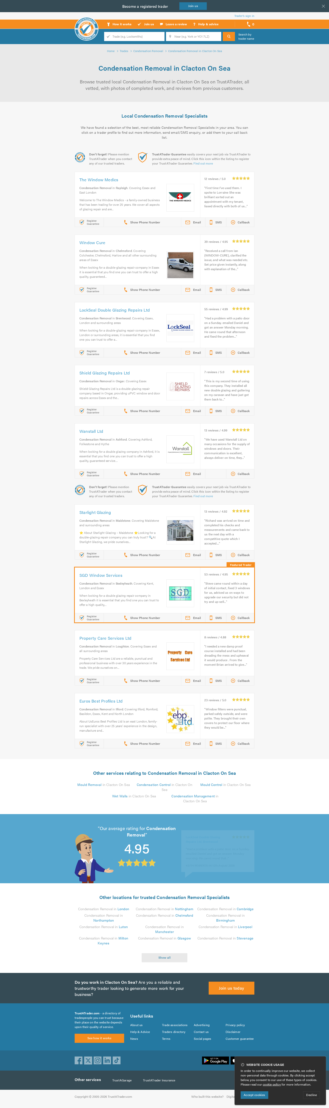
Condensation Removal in (103, 908)
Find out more (203, 163)
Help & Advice (140, 1032)
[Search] (229, 36)
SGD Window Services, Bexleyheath (202, 833)
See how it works (99, 1038)
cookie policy (272, 1084)
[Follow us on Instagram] (98, 1060)
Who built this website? (207, 1096)
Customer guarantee (240, 1038)
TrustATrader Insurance (159, 1080)
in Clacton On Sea (103, 784)
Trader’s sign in (244, 16)
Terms (166, 1038)
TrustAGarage (122, 1080)
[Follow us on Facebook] (79, 1060)
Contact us (201, 1032)
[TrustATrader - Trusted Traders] (86, 23)
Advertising (202, 1025)
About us (136, 1025)
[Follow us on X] (88, 1060)
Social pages (202, 1038)
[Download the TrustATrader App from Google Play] (215, 1060)
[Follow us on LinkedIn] (107, 1060)
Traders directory (173, 1032)
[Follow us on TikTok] (117, 1060)
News (134, 1038)
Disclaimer (233, 1032)
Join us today (231, 988)
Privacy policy (235, 1025)
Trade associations (175, 1025)
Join (193, 6)
